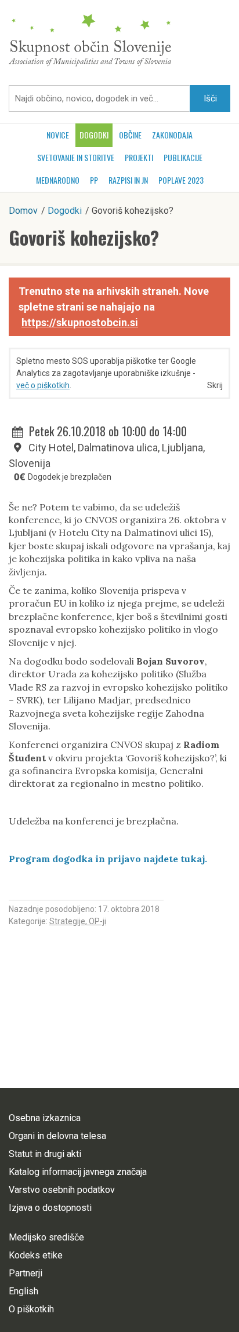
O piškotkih (31, 1309)
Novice (57, 135)
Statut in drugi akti (45, 1153)
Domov (23, 210)
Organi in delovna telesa (57, 1135)
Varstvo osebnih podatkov (62, 1189)
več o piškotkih (43, 385)
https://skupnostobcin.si (79, 322)
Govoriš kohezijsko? (84, 237)
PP (94, 180)
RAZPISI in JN (128, 180)
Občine (130, 135)
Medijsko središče (46, 1237)
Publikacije (183, 157)
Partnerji (25, 1273)
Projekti (139, 157)
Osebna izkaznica (45, 1117)
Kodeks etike (36, 1255)
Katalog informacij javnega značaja (78, 1171)
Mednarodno (57, 180)
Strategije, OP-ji (77, 921)
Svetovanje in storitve (75, 157)
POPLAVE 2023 (181, 180)
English (23, 1291)
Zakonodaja (172, 135)
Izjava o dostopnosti (50, 1207)
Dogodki (93, 135)
